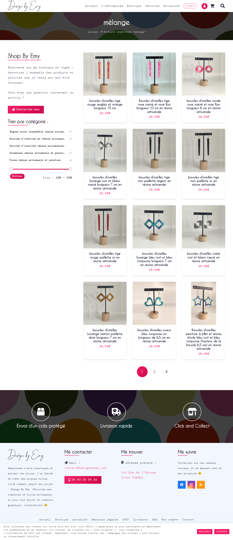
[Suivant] (166, 371)
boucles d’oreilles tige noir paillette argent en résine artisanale (154, 180)
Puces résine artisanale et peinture (35, 160)
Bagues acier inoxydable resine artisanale (39, 131)
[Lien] (25, 6)
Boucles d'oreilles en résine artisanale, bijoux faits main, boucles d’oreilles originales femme (42, 138)
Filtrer (17, 176)
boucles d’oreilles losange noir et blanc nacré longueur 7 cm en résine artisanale (105, 182)
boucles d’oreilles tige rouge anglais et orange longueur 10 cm (105, 104)
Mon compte (170, 519)
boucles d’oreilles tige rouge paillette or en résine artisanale (105, 257)
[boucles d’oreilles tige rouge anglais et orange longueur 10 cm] (105, 55)
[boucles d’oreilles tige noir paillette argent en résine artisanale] (154, 131)
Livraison (140, 519)
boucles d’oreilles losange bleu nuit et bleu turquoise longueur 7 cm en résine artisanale (154, 259)
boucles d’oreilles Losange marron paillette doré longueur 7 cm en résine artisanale (105, 335)
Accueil (93, 32)
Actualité (80, 519)
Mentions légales (105, 519)
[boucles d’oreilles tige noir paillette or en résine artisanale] (203, 131)
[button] (223, 6)
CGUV (125, 519)
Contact (188, 519)
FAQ (154, 519)
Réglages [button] (204, 532)
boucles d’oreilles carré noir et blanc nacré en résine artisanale (203, 257)
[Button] (205, 6)
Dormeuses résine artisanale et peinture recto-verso (42, 153)
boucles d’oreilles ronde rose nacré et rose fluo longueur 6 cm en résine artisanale (204, 106)
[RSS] (201, 485)
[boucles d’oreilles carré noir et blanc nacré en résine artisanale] (203, 207)
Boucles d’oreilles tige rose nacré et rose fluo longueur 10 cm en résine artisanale (154, 106)
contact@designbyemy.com (85, 468)
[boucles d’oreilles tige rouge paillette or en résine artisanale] (105, 207)
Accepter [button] (221, 532)
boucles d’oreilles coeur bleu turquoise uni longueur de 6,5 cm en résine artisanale (154, 335)
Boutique (61, 519)
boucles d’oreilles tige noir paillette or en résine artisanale (203, 180)
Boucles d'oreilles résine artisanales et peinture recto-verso (42, 145)
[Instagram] (191, 485)
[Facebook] (182, 485)
